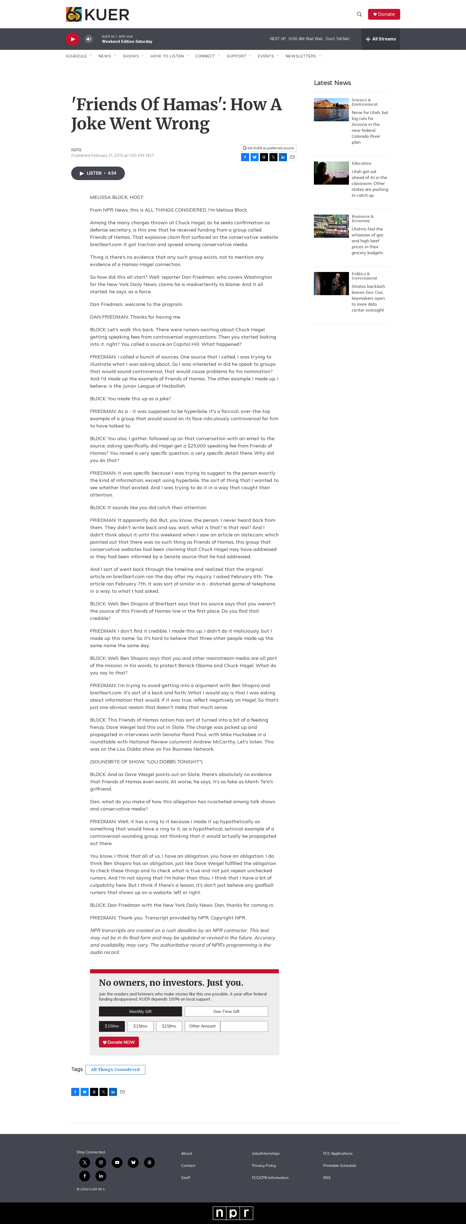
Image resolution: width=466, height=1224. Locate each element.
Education (361, 163)
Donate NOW (121, 1042)
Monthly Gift (140, 1011)
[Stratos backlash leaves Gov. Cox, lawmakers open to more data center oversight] (331, 283)
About (186, 1153)
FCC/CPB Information (270, 1178)
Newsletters (301, 56)
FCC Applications (338, 1153)
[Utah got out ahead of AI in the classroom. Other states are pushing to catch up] (331, 173)
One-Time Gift (226, 1011)
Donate (386, 14)
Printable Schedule (339, 1166)
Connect (205, 56)
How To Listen (167, 56)
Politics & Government (364, 276)
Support (236, 56)
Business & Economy (363, 218)
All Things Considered (115, 1069)
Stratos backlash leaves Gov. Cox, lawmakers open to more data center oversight (368, 298)
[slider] (97, 39)
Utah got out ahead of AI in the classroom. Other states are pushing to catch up (370, 183)
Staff (185, 1178)
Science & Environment (365, 102)
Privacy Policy (264, 1166)
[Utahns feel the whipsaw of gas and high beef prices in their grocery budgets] (331, 226)
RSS (327, 1178)
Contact (188, 1166)
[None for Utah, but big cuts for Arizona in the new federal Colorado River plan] (331, 109)
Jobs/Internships (266, 1153)
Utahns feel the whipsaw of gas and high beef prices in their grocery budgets (367, 240)
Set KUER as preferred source (270, 148)
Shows (131, 56)
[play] (72, 39)
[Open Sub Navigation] (91, 56)
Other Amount (202, 1026)
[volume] (88, 39)
